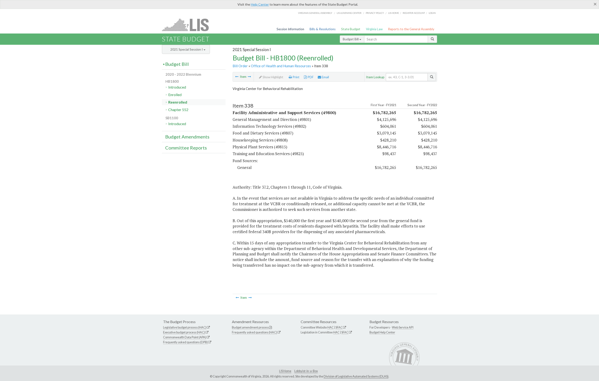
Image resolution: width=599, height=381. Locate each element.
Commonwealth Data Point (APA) (184, 337)
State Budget (350, 29)
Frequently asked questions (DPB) (185, 342)
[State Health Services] (236, 76)
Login (432, 12)
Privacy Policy (375, 12)
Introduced (177, 87)
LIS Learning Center (349, 12)
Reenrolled (177, 102)
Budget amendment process (250, 327)
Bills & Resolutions (323, 29)
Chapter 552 (178, 109)
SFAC (339, 327)
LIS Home (285, 371)
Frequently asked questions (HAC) (254, 332)
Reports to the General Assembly (411, 29)
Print (296, 77)
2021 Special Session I (187, 49)
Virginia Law (374, 29)
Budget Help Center (382, 332)
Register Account (414, 12)
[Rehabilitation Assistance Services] (249, 76)
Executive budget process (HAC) (184, 332)
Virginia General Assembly (315, 12)
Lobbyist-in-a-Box (306, 371)
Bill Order (240, 66)
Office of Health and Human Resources (281, 66)
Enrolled (175, 94)
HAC (330, 327)
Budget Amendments (187, 136)
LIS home (393, 12)
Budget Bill (351, 39)
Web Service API (402, 327)
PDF (310, 77)
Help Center (260, 4)
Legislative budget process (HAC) (184, 327)
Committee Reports (186, 147)
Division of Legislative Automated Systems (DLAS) (356, 376)
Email (325, 77)
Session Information (290, 29)
